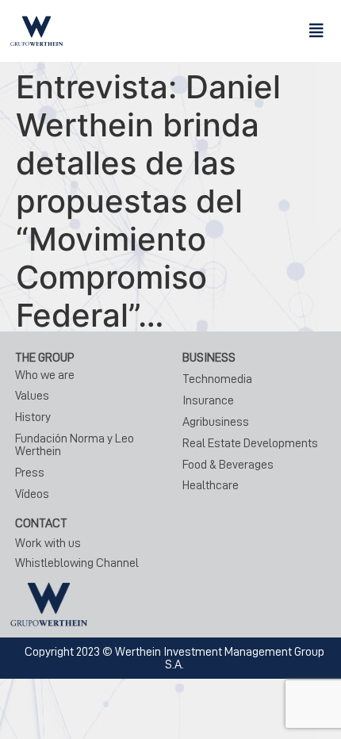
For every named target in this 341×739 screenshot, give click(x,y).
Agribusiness (215, 421)
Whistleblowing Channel (77, 563)
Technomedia (217, 379)
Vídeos (32, 494)
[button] (316, 30)
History (33, 417)
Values (32, 395)
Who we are (45, 375)
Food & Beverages (228, 464)
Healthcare (210, 485)
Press (29, 472)
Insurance (208, 400)
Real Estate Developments (250, 443)
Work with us (48, 543)
